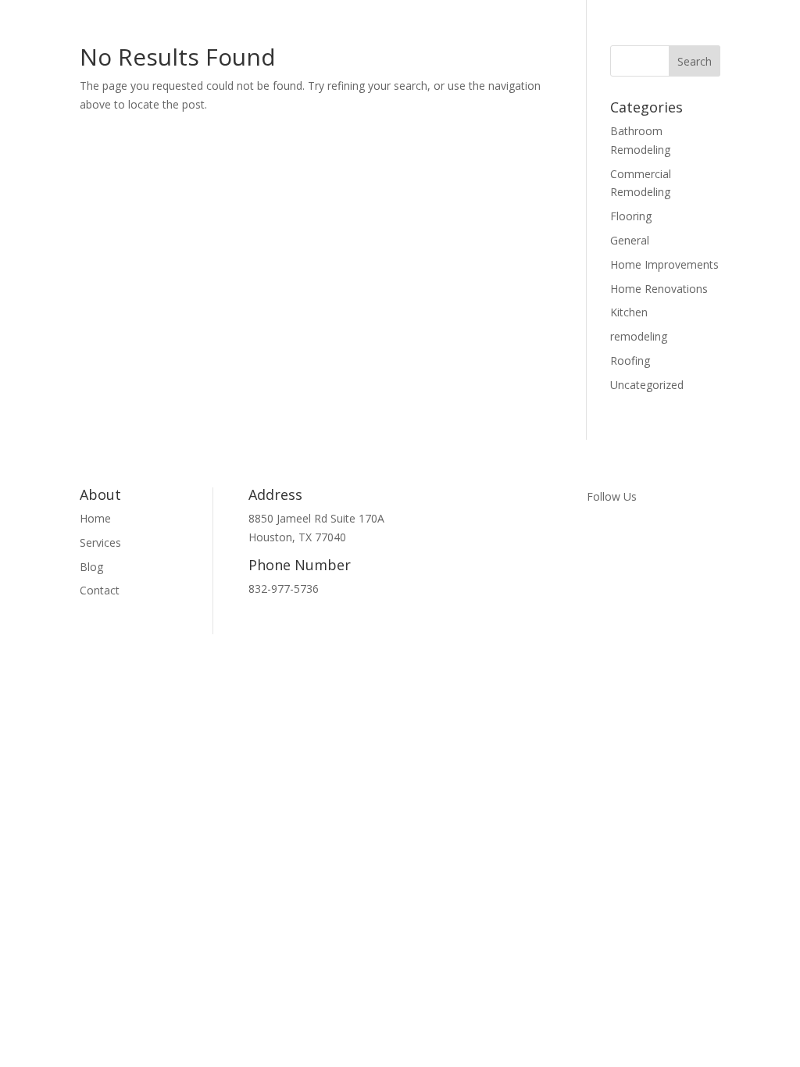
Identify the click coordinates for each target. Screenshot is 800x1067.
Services (100, 542)
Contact (100, 590)
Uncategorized (647, 384)
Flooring (631, 216)
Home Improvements (664, 264)
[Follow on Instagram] (630, 535)
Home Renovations (659, 288)
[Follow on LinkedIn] (661, 535)
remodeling (638, 336)
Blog (91, 566)
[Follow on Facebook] (599, 535)
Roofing (630, 360)
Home (95, 518)
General (629, 240)
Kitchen (629, 312)
